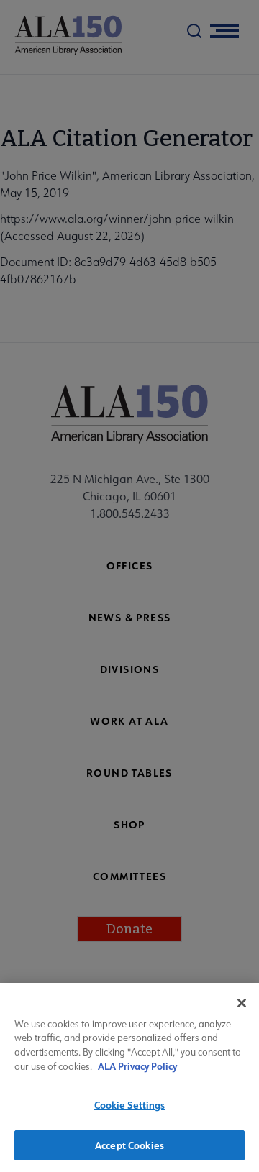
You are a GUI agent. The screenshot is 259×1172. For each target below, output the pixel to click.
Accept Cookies (129, 1145)
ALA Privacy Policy (137, 1066)
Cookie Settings (129, 1105)
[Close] (242, 1003)
